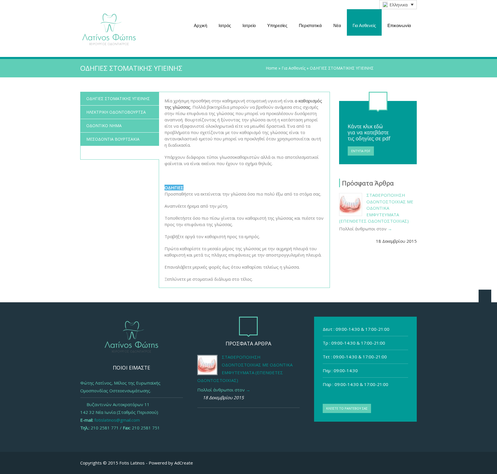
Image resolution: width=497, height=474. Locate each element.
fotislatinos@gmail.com (117, 420)
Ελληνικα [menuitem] (398, 4)
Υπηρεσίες (277, 25)
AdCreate (183, 463)
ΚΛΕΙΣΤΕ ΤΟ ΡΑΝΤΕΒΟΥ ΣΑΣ (347, 408)
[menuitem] (398, 4)
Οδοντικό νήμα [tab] (104, 125)
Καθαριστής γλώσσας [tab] (108, 152)
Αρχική (200, 25)
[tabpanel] (244, 190)
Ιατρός (225, 25)
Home (271, 68)
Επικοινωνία (399, 25)
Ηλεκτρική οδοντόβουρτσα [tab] (116, 112)
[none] (398, 4)
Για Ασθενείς (364, 25)
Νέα (337, 25)
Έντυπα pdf (360, 151)
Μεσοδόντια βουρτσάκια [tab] (112, 139)
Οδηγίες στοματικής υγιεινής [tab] (118, 98)
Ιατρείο (249, 25)
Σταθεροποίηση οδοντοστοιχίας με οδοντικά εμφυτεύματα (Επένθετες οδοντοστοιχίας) (376, 208)
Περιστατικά (310, 25)
